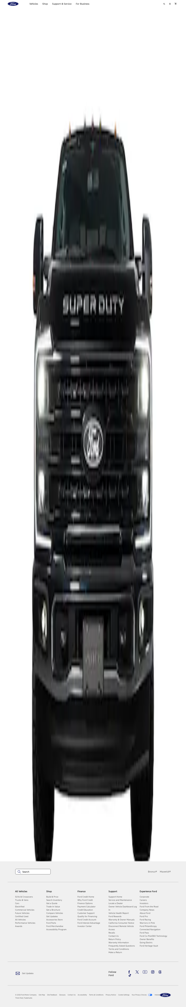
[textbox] (33, 872)
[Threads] (160, 972)
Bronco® (152, 871)
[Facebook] (130, 972)
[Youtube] (145, 972)
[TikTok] (130, 975)
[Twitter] (137, 972)
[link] (42, 995)
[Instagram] (152, 972)
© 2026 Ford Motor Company (25, 995)
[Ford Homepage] (165, 995)
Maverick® (165, 871)
